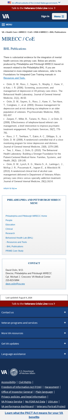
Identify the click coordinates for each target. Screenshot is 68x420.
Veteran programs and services (19, 322)
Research (10, 233)
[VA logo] (5, 16)
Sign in (45, 16)
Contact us (7, 312)
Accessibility (8, 382)
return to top (9, 188)
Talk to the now (32, 8)
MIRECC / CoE (25, 32)
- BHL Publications (14, 246)
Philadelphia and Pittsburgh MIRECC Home (26, 216)
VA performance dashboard (17, 406)
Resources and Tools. (14, 78)
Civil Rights (25, 382)
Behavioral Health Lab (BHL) (19, 238)
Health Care (11, 32)
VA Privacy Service (11, 401)
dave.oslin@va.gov (15, 283)
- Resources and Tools (16, 242)
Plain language (44, 391)
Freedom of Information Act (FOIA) (21, 387)
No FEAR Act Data (35, 401)
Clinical (9, 229)
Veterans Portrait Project (51, 406)
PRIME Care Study (14, 251)
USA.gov (53, 401)
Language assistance (13, 354)
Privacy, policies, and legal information (23, 396)
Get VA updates (10, 343)
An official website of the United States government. (35, 2)
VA (3, 32)
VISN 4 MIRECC (41, 32)
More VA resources (12, 333)
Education (10, 224)
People (9, 220)
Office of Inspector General (17, 391)
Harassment (52, 387)
